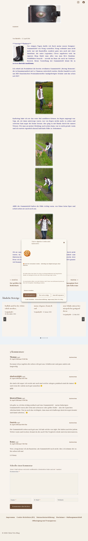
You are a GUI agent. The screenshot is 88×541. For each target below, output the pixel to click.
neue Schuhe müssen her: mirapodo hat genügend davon (71, 308)
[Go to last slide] (4, 319)
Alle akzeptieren (30, 295)
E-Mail (37, 500)
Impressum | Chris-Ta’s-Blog (55, 299)
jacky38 (9, 312)
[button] (64, 242)
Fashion (15, 26)
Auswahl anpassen (58, 295)
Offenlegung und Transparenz (44, 521)
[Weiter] (83, 319)
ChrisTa (17, 38)
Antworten (73, 357)
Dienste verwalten (28, 290)
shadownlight (16, 376)
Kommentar (15, 472)
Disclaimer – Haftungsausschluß (69, 517)
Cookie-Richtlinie (29, 299)
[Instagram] (78, 2)
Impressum (10, 517)
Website (61, 500)
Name (13, 500)
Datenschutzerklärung (41, 299)
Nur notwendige (44, 295)
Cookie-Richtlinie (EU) (26, 517)
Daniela (13, 422)
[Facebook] (83, 2)
